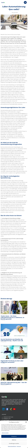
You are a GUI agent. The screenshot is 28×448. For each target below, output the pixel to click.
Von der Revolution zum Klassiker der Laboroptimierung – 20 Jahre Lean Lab (12, 339)
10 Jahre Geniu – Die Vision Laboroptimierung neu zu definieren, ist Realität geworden (12, 317)
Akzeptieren (14, 436)
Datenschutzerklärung (12, 446)
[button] (26, 422)
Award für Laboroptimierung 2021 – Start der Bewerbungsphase (14, 383)
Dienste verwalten (5, 432)
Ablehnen (14, 440)
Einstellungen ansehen (14, 443)
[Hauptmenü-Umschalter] (25, 2)
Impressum (19, 446)
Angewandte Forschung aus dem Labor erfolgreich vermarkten (12, 361)
